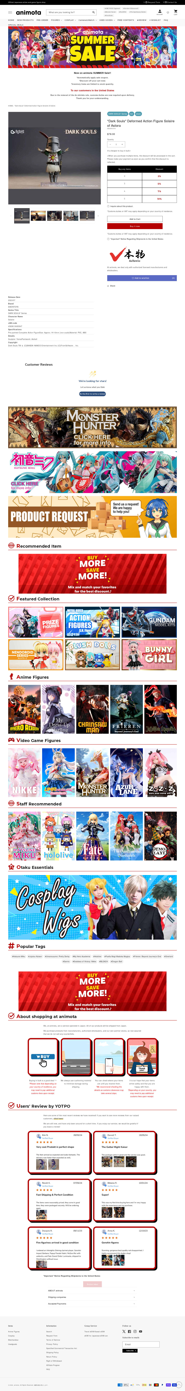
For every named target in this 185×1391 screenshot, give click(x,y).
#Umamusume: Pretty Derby (57, 956)
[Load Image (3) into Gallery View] (54, 215)
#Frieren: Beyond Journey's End (147, 956)
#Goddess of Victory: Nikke (84, 961)
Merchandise (13, 1340)
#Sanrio (66, 961)
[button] (10, 12)
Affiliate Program (53, 1365)
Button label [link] (92, 1284)
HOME (10, 106)
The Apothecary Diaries (138, 12)
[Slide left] (11, 216)
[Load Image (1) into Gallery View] (21, 215)
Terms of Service (53, 1340)
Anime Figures (14, 1331)
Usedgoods (12, 1344)
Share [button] (112, 285)
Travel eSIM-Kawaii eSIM (94, 1331)
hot (131, 114)
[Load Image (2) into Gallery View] (38, 215)
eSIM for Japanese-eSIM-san (96, 1335)
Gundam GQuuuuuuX (131, 8)
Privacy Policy (52, 1344)
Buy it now (135, 226)
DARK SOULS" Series (117, 114)
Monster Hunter (111, 12)
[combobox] (71, 12)
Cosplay (11, 1335)
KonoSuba (109, 15)
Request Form (52, 1335)
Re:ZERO (123, 12)
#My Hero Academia (81, 956)
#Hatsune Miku (18, 956)
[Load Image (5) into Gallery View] (87, 215)
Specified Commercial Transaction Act (61, 1348)
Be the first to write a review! (92, 394)
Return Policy (51, 1357)
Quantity (110, 139)
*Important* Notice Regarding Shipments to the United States (136, 239)
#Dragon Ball (116, 961)
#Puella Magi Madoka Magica (117, 956)
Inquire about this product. (121, 206)
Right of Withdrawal (54, 1361)
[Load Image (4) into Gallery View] (70, 215)
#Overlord (168, 956)
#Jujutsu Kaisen (35, 956)
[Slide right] (98, 216)
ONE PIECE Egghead (113, 8)
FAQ (48, 1369)
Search (49, 1331)
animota (16, 1385)
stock (138, 114)
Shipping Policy (52, 1352)
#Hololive (97, 956)
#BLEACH (103, 961)
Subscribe (130, 1351)
